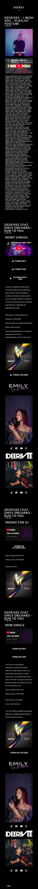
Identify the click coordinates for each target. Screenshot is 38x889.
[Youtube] (21, 448)
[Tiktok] (12, 448)
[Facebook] (16, 448)
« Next (8, 886)
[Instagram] (26, 448)
